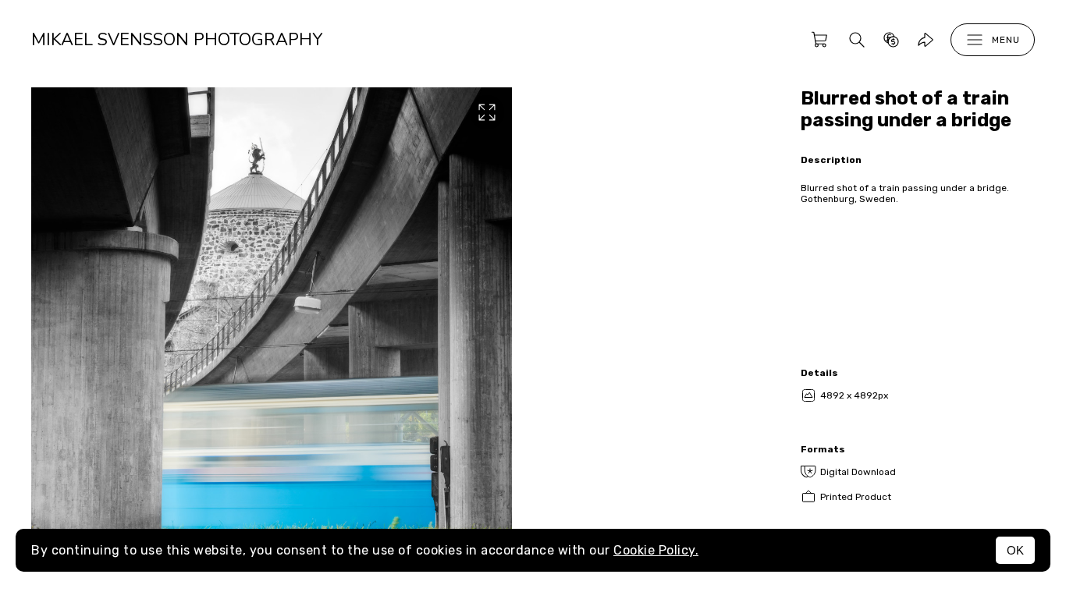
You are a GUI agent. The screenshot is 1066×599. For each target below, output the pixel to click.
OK (1015, 550)
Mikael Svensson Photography (176, 39)
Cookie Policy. (655, 550)
